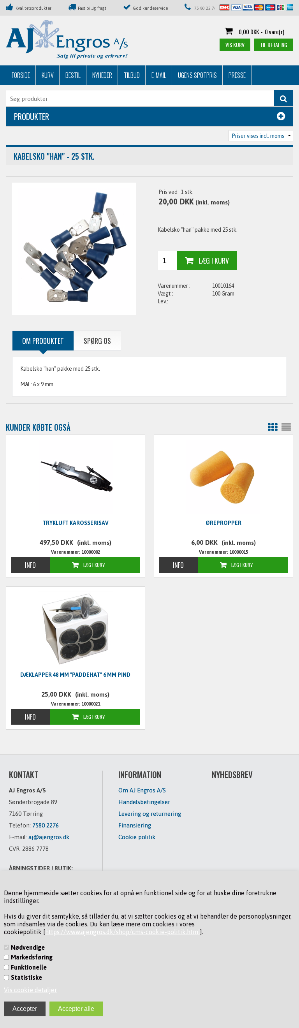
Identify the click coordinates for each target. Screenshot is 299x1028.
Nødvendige (28, 947)
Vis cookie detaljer (30, 989)
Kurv (48, 75)
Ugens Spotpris (197, 75)
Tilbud (132, 75)
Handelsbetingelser (144, 802)
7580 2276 (45, 825)
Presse (237, 75)
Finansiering (134, 825)
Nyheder (102, 75)
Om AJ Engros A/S (142, 790)
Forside (21, 75)
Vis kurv (234, 44)
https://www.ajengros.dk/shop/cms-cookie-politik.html (122, 931)
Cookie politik (136, 837)
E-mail (158, 75)
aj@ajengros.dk (48, 837)
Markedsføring (32, 957)
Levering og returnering (149, 813)
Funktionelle (29, 967)
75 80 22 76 (205, 8)
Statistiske (26, 977)
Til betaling (273, 44)
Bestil (73, 75)
